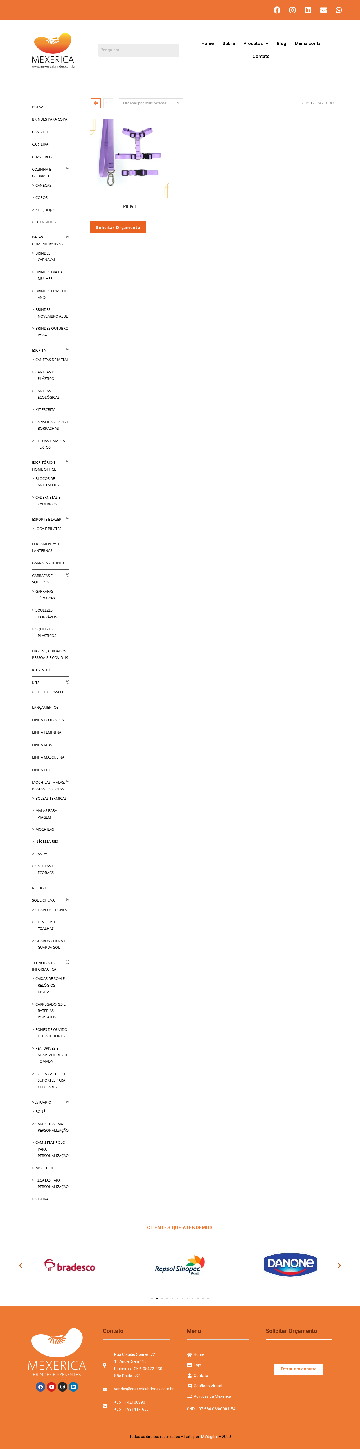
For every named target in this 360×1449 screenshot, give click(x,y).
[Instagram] (292, 10)
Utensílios (45, 221)
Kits (35, 682)
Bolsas (38, 106)
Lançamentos (45, 707)
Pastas (41, 853)
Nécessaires (46, 841)
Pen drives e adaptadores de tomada (51, 1055)
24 (319, 103)
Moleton (44, 1168)
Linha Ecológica (48, 719)
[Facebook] (277, 10)
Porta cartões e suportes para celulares (50, 1080)
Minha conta (308, 43)
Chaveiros (42, 156)
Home (207, 43)
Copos (41, 197)
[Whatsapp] (339, 10)
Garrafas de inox (48, 562)
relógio (40, 887)
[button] (256, 43)
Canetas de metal (52, 359)
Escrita (39, 350)
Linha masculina (48, 757)
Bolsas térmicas (51, 798)
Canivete (40, 131)
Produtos (253, 43)
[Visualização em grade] (96, 103)
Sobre (228, 43)
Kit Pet (129, 206)
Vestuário (41, 1102)
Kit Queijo (44, 209)
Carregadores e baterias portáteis (50, 1011)
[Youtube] (51, 1387)
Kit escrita (45, 409)
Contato (261, 56)
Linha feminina (46, 732)
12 (312, 103)
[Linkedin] (308, 10)
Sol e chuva (43, 900)
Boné (40, 1111)
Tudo (329, 103)
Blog (281, 43)
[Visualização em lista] (108, 103)
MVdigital (209, 1436)
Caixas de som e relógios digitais (50, 985)
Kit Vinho (41, 669)
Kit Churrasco (49, 691)
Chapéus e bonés (51, 909)
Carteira (40, 144)
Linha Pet (41, 769)
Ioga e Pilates (48, 528)
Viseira (41, 1198)
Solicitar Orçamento (118, 227)
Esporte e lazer (46, 519)
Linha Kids (42, 744)
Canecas (43, 185)
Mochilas (44, 829)
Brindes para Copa (49, 119)
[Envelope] (323, 10)
